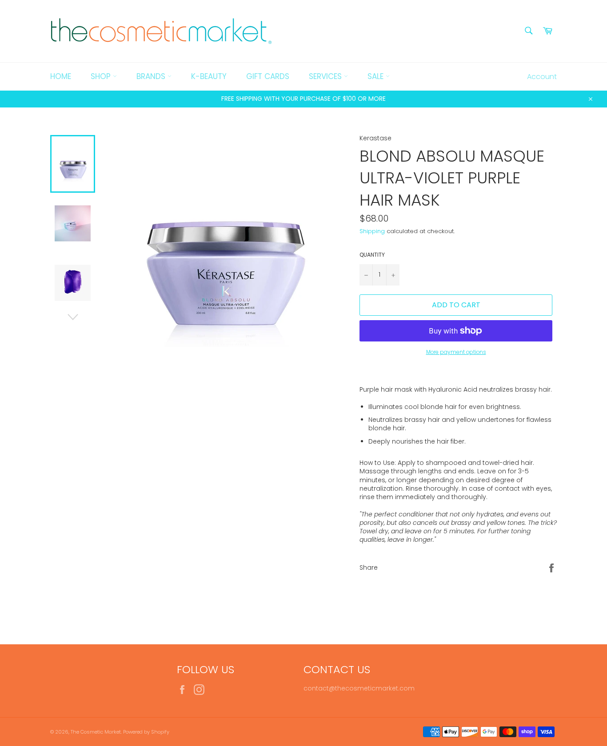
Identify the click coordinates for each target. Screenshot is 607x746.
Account (542, 76)
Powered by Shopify (146, 731)
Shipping (372, 231)
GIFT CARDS (267, 76)
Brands (152, 76)
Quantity (372, 254)
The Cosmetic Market (96, 731)
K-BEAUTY (209, 76)
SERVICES (326, 76)
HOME (60, 76)
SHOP (102, 76)
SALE (376, 76)
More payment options (456, 352)
